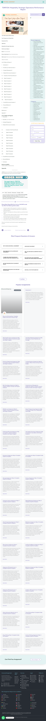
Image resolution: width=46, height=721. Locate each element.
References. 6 (4, 110)
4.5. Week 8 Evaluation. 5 (6, 86)
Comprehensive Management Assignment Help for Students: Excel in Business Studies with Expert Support (34, 386)
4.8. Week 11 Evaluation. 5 (7, 94)
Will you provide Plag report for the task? (33, 252)
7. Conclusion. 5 (5, 107)
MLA (6, 192)
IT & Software (35, 109)
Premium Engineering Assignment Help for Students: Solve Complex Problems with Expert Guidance (38, 57)
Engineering (35, 106)
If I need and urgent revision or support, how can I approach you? (11, 258)
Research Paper (35, 114)
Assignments (35, 104)
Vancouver (14, 192)
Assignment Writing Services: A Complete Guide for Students (9, 568)
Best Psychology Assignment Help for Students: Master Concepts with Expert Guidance (38, 65)
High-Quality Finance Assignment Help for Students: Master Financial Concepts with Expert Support (11, 339)
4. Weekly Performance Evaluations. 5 (9, 72)
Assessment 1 (35, 45)
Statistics (34, 117)
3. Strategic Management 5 (7, 70)
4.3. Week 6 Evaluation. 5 (6, 80)
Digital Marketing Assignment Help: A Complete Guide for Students (34, 501)
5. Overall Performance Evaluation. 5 (9, 102)
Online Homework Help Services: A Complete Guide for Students (10, 613)
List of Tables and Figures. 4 (7, 62)
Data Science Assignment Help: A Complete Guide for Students (10, 545)
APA (3, 192)
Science (34, 115)
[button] (12, 246)
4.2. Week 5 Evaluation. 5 (6, 78)
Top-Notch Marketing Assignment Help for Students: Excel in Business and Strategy (38, 53)
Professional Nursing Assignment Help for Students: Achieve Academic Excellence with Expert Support (11, 433)
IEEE (22, 192)
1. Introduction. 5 (5, 64)
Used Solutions (35, 119)
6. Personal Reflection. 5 (6, 105)
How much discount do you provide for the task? (11, 270)
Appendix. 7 (4, 112)
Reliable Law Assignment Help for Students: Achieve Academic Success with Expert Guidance (38, 74)
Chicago (18, 192)
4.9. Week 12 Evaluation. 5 (7, 96)
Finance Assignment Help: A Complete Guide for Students (34, 478)
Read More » (28, 302)
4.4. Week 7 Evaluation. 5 (6, 83)
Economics (35, 105)
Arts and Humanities (36, 102)
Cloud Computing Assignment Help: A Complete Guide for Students (11, 522)
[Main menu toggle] (43, 1)
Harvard (9, 192)
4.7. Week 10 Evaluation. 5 (7, 91)
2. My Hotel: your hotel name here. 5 (8, 67)
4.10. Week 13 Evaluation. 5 (7, 99)
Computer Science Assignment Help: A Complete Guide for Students (11, 501)
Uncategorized (35, 118)
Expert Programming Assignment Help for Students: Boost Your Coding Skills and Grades (38, 78)
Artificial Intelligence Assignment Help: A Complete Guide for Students (34, 545)
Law (34, 110)
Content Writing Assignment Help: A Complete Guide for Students (33, 635)
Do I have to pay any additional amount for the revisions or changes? (33, 258)
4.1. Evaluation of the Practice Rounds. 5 (9, 75)
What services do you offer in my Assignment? (10, 252)
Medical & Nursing (36, 113)
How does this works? (30, 246)
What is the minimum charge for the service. (33, 264)
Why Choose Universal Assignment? (11, 245)
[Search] (43, 14)
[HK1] (8, 164)
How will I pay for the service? (31, 269)
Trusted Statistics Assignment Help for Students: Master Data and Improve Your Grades (38, 61)
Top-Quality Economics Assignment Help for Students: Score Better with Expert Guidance (34, 433)
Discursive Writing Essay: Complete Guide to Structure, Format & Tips (38, 42)
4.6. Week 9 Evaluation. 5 (6, 88)
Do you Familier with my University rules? (11, 264)
